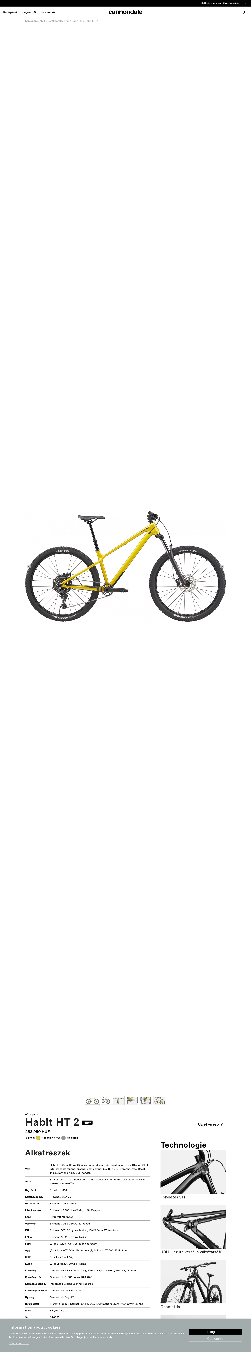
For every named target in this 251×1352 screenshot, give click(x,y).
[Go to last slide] (29, 566)
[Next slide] (222, 566)
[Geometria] (193, 1281)
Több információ (19, 1343)
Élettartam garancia (211, 3)
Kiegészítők (29, 12)
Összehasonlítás (231, 3)
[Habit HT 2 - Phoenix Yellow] (125, 566)
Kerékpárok (10, 12)
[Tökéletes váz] (193, 1172)
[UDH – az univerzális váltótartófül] (193, 1227)
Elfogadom (215, 1332)
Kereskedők (48, 12)
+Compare (31, 1114)
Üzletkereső (209, 1124)
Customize (215, 1338)
